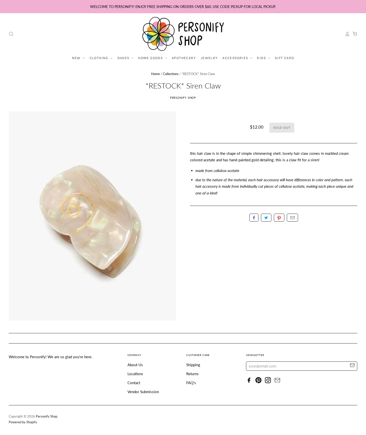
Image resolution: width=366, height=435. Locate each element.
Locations (135, 373)
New (77, 58)
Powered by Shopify (23, 422)
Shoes (123, 58)
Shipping (193, 364)
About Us (135, 364)
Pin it (279, 218)
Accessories (235, 58)
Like (253, 218)
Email (292, 218)
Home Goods (151, 58)
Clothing (100, 58)
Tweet (266, 218)
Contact (133, 382)
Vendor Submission (143, 391)
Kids (262, 58)
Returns (192, 373)
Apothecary (184, 58)
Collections (171, 74)
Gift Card (284, 58)
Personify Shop (183, 97)
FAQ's (191, 382)
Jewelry (209, 58)
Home (155, 74)
